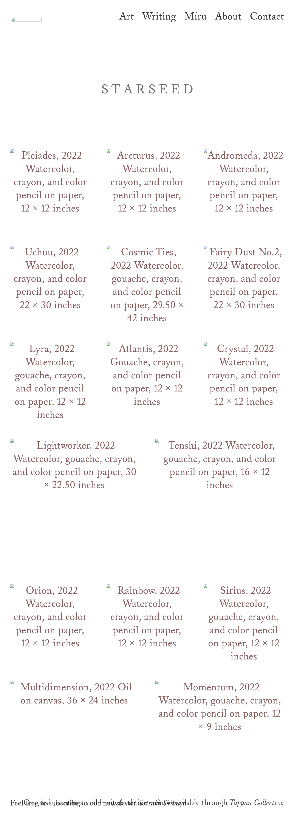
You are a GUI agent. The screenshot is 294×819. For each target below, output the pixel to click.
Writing (159, 16)
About (228, 16)
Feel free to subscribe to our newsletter (76, 803)
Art (126, 16)
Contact (267, 16)
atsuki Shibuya (165, 803)
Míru (195, 16)
